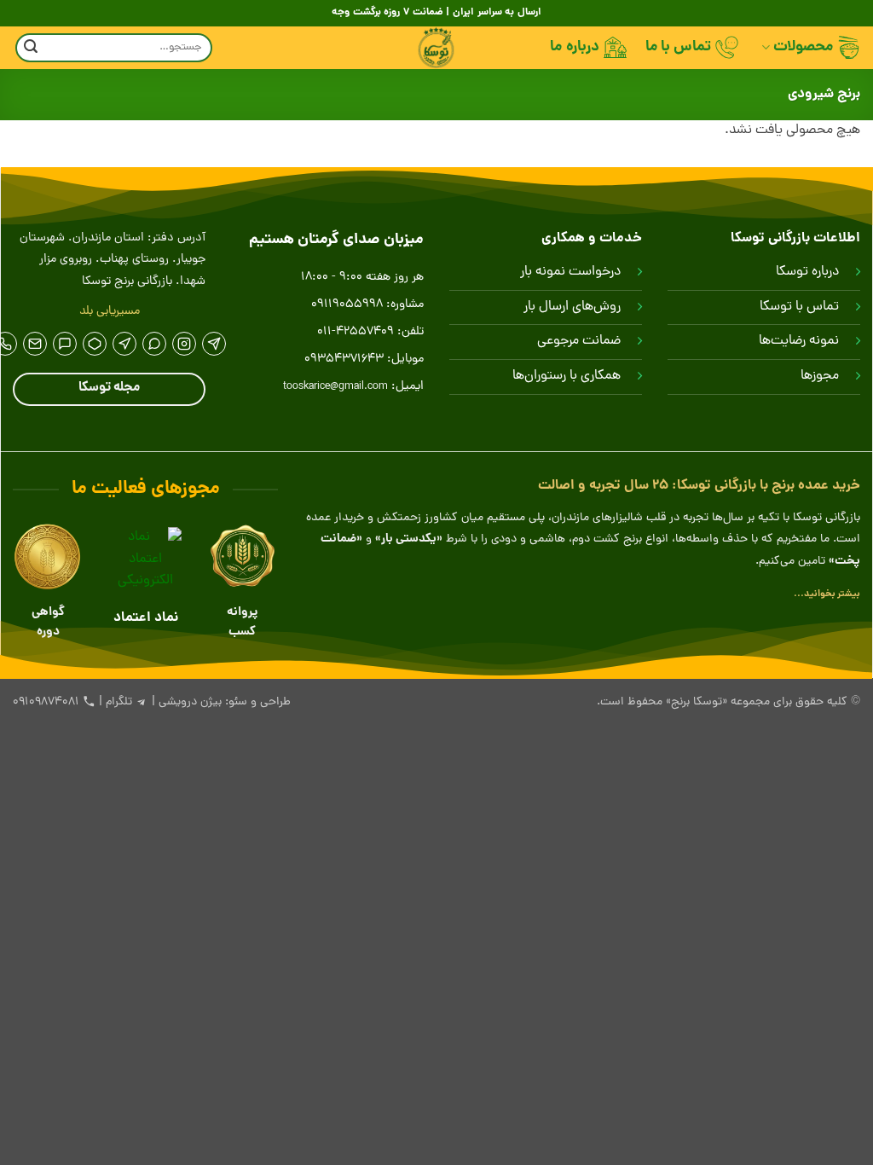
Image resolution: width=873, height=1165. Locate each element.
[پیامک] (35, 344)
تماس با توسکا (799, 307)
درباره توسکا (807, 272)
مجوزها (820, 376)
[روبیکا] (95, 344)
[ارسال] (30, 48)
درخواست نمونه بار (570, 272)
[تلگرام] (214, 344)
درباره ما (574, 47)
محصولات (803, 47)
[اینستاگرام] (184, 344)
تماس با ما (678, 47)
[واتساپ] (154, 344)
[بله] (65, 344)
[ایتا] (124, 344)
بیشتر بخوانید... (827, 594)
